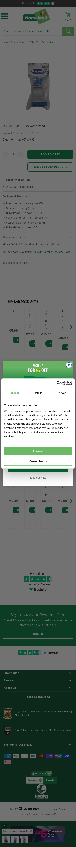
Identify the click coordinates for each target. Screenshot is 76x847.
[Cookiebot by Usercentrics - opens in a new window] (56, 383)
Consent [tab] (13, 392)
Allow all (38, 451)
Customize (36, 461)
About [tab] (62, 392)
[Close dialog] (69, 365)
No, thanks (38, 478)
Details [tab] (38, 392)
